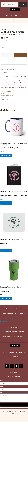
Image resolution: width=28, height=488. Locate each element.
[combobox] (9, 4)
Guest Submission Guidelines (8, 417)
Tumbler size (4, 41)
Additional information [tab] (8, 69)
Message (2, 392)
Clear (2, 47)
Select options (6, 155)
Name (2, 380)
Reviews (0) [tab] (4, 72)
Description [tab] (5, 66)
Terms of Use (14, 418)
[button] (14, 20)
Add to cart (20, 55)
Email (1, 386)
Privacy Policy (21, 417)
